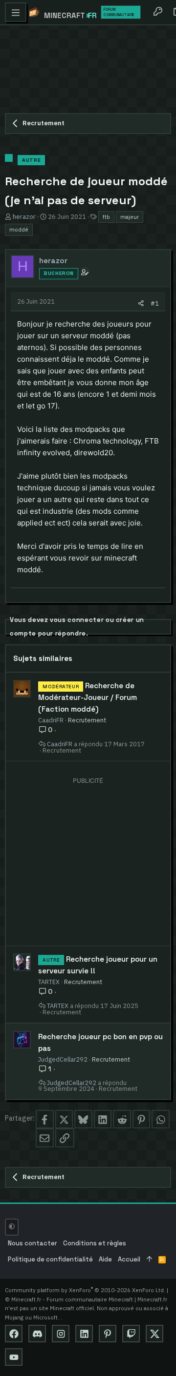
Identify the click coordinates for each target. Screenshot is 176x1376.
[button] (15, 12)
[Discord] (37, 1333)
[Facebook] (13, 1333)
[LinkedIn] (84, 1333)
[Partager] (141, 303)
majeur (129, 216)
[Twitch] (131, 1333)
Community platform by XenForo (85, 1290)
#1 (155, 303)
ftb (106, 216)
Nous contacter (32, 1243)
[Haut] (149, 1260)
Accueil (129, 1259)
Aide (105, 1259)
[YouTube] (13, 1357)
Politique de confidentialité (50, 1259)
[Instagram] (60, 1333)
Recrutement (87, 720)
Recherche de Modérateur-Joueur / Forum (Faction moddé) (87, 697)
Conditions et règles (94, 1243)
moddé (18, 229)
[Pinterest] (107, 1333)
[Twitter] (154, 1333)
